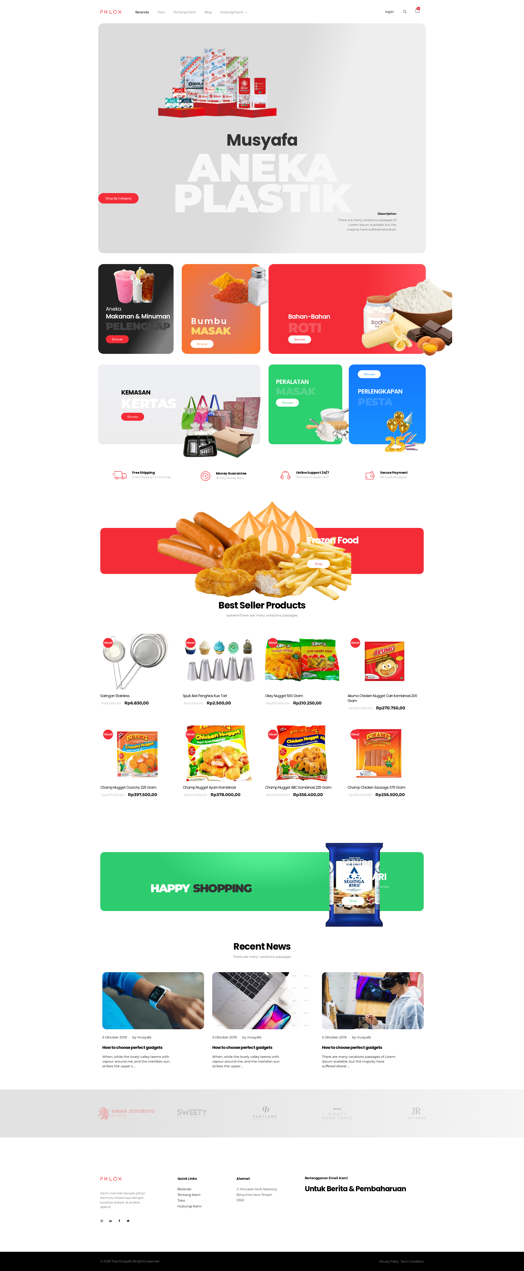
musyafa (144, 1037)
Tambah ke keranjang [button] (120, 704)
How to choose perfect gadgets (132, 1047)
